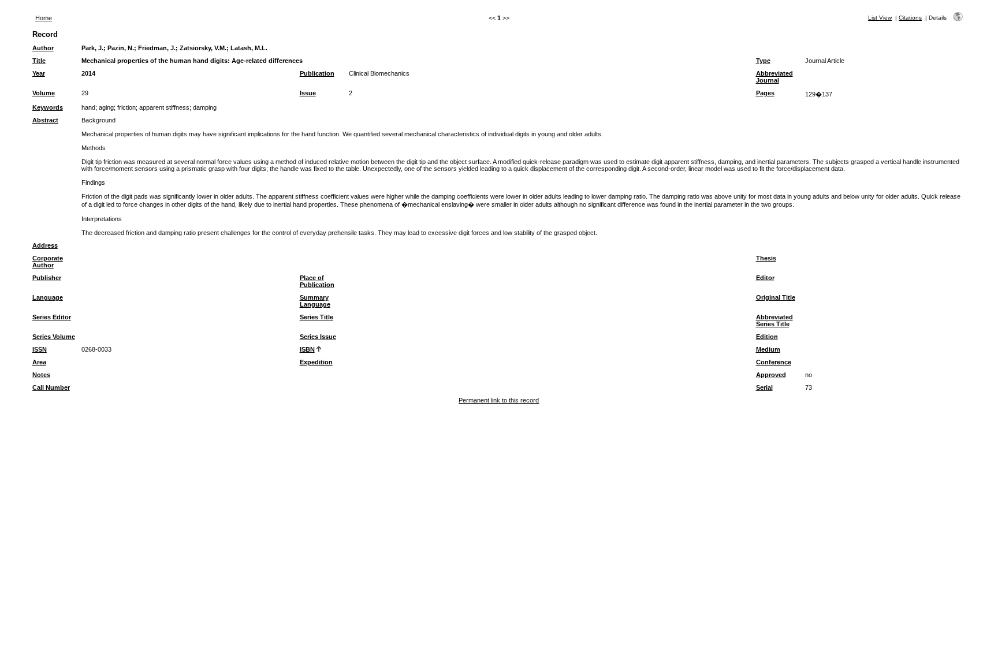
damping (205, 107)
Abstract (45, 120)
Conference (773, 362)
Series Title (316, 317)
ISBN (307, 349)
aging (106, 107)
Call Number (51, 387)
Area (39, 362)
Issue (308, 93)
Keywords (47, 107)
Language (47, 297)
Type (763, 60)
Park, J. (92, 47)
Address (45, 245)
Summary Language (315, 301)
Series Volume (53, 336)
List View (880, 17)
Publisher (46, 277)
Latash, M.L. (248, 47)
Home (43, 17)
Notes (41, 374)
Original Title (775, 297)
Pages (765, 93)
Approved (771, 374)
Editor (765, 277)
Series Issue (318, 336)
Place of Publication (317, 281)
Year (38, 73)
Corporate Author (47, 262)
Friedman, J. (157, 47)
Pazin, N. (120, 47)
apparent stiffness (164, 107)
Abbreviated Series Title (774, 320)
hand (88, 107)
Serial (764, 387)
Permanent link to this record (499, 400)
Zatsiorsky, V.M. (203, 47)
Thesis (766, 258)
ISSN (39, 349)
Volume (43, 93)
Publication (317, 73)
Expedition (316, 362)
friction (126, 107)
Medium (768, 349)
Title (39, 60)
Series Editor (51, 317)
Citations (910, 17)
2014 (88, 73)
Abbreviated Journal (774, 77)
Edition (767, 336)
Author (43, 47)
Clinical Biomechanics (379, 73)
